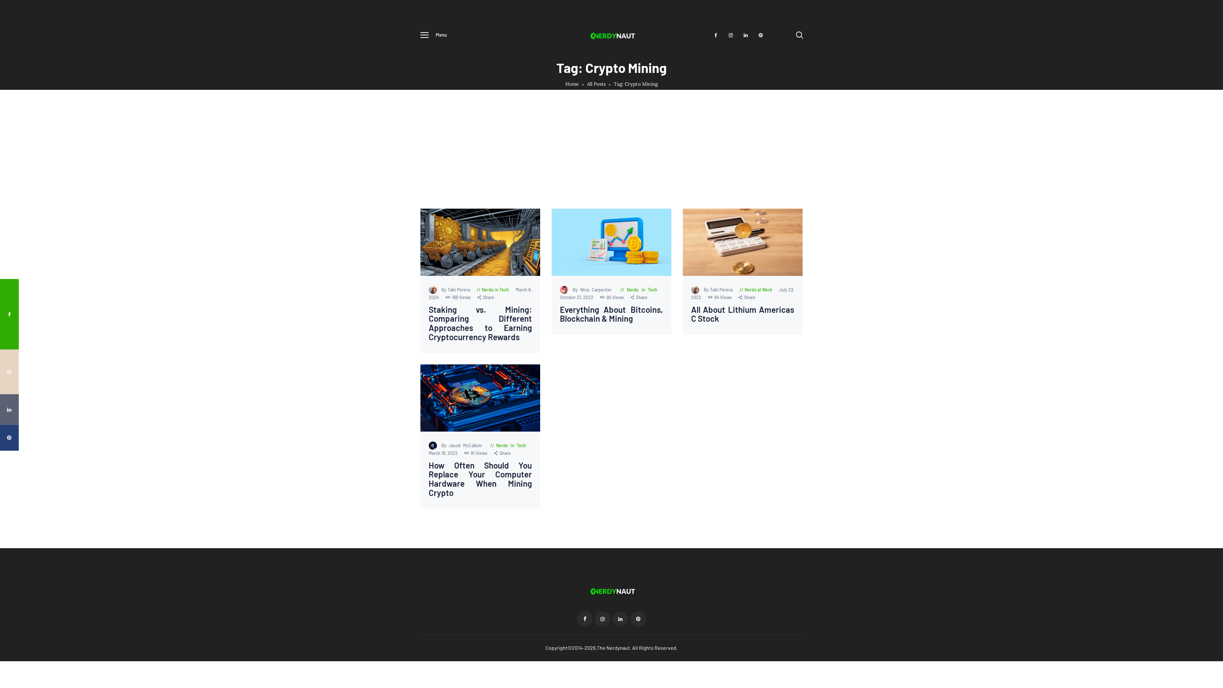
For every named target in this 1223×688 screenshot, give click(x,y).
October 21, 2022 (577, 297)
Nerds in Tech (495, 289)
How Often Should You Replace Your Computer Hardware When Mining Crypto (480, 479)
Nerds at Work (758, 289)
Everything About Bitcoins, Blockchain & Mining (611, 314)
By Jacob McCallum (462, 445)
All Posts (596, 84)
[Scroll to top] (1206, 365)
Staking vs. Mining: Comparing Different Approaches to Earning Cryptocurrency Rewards (480, 323)
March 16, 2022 (444, 452)
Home (572, 84)
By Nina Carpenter (593, 289)
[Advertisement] (611, 160)
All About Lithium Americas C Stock (742, 314)
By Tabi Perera (456, 289)
